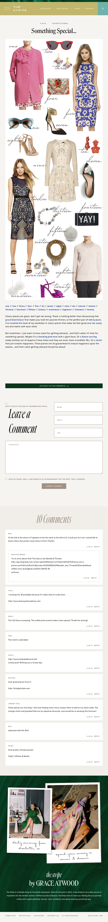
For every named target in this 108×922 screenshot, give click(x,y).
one (7, 306)
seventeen (54, 309)
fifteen (32, 309)
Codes (77, 9)
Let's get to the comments (52, 386)
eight (59, 306)
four (30, 306)
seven (50, 306)
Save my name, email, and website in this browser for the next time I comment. (47, 479)
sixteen (42, 309)
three (22, 306)
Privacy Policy (25, 915)
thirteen (9, 309)
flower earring (89, 336)
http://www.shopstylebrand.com (22, 659)
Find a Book (62, 9)
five (37, 306)
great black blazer (14, 319)
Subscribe (45, 9)
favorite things (60, 23)
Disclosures (39, 915)
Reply (97, 547)
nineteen (79, 309)
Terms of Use (10, 915)
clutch (99, 340)
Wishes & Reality (22, 756)
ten (73, 306)
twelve (91, 306)
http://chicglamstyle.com (19, 688)
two (14, 306)
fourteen (21, 309)
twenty (90, 309)
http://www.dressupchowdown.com (24, 601)
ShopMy (90, 9)
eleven (81, 306)
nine (67, 306)
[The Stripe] (20, 8)
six (43, 306)
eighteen (67, 309)
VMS (96, 915)
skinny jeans (95, 319)
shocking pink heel (48, 336)
